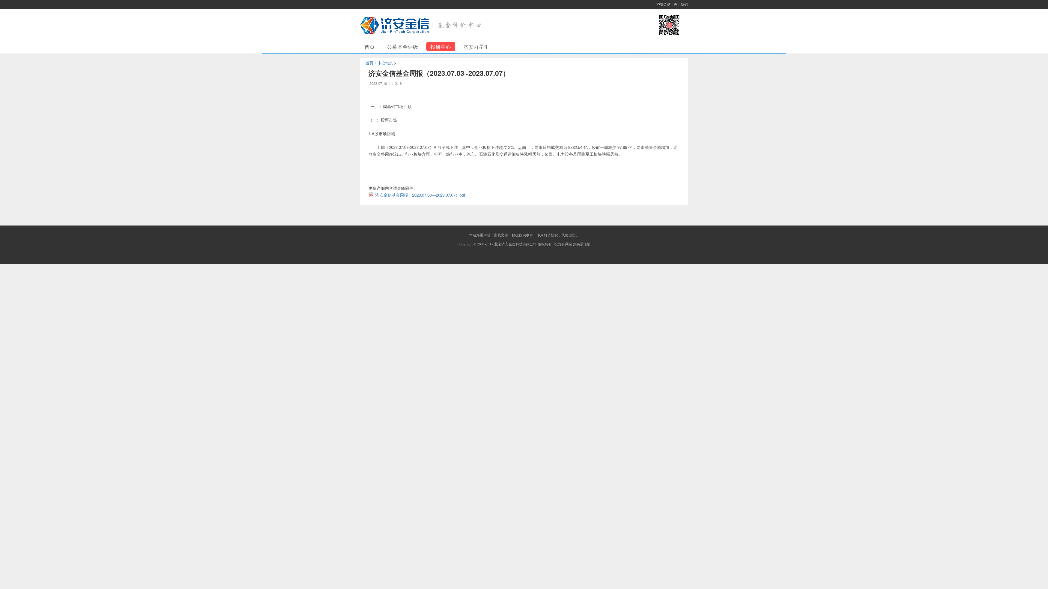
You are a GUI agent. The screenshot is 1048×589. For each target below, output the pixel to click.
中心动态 (385, 62)
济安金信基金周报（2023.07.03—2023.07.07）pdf (420, 195)
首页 (369, 46)
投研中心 (440, 46)
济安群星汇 (476, 46)
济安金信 (663, 4)
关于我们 (681, 4)
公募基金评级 (402, 46)
